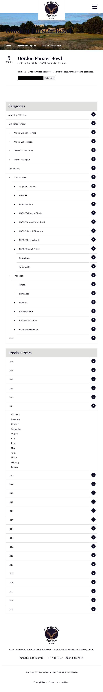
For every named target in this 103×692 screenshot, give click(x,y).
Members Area (74, 658)
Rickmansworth (26, 311)
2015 (10, 520)
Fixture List (54, 658)
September (16, 429)
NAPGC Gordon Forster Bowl (53, 63)
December (15, 414)
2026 (10, 361)
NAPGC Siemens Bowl (29, 240)
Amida (22, 284)
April (13, 452)
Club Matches (20, 177)
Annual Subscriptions (23, 141)
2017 (10, 502)
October (14, 424)
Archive (65, 682)
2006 (10, 600)
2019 (10, 484)
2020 (10, 475)
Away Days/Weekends (18, 115)
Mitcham (23, 302)
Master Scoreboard (32, 658)
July (13, 438)
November (16, 419)
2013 (10, 538)
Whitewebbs (24, 267)
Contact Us (53, 682)
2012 (10, 547)
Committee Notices (17, 123)
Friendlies (18, 275)
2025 (10, 370)
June (13, 443)
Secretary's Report (22, 159)
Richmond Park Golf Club (51, 10)
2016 (10, 511)
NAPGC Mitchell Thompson (31, 231)
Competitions (33, 63)
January (14, 467)
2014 (10, 529)
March (14, 457)
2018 (10, 493)
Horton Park (24, 293)
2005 (10, 609)
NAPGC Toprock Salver (29, 249)
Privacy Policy (39, 682)
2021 (10, 406)
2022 (10, 397)
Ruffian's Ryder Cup (28, 320)
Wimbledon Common (28, 329)
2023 (10, 388)
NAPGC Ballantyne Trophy (31, 213)
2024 (10, 379)
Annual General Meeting (25, 132)
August (14, 433)
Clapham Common (27, 186)
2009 (10, 573)
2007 (10, 591)
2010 (10, 564)
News (11, 338)
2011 (10, 555)
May (13, 448)
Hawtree (23, 195)
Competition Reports (26, 45)
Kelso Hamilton (26, 204)
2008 (10, 582)
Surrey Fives (24, 258)
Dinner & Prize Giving (23, 150)
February (15, 462)
